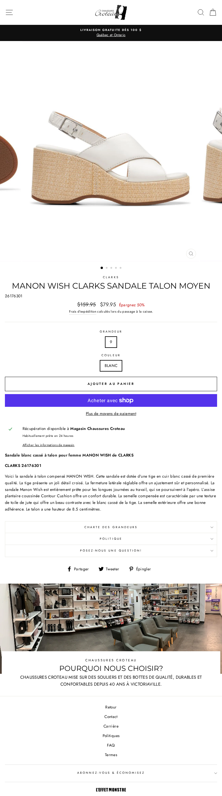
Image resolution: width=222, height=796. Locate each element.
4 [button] (116, 268)
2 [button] (107, 268)
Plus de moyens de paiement (111, 413)
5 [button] (121, 268)
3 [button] (111, 268)
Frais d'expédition (82, 311)
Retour (110, 707)
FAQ (111, 745)
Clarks (111, 277)
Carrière (111, 726)
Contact (110, 716)
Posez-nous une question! (111, 550)
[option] (111, 33)
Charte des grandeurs (111, 527)
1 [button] (102, 268)
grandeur (111, 331)
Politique (111, 539)
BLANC (111, 365)
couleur (110, 355)
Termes (111, 755)
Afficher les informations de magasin (49, 445)
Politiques (111, 736)
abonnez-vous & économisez (111, 773)
